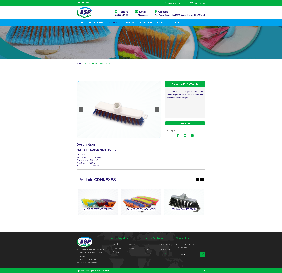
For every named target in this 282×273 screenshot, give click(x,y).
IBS (109, 271)
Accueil (80, 22)
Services (129, 22)
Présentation (95, 22)
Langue (175, 22)
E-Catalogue (146, 22)
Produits (113, 22)
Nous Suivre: (83, 3)
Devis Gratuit (185, 123)
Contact (161, 22)
